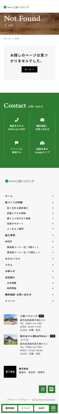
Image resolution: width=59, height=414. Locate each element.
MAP (41, 316)
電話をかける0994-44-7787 (16, 127)
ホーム (7, 38)
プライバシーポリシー (18, 399)
